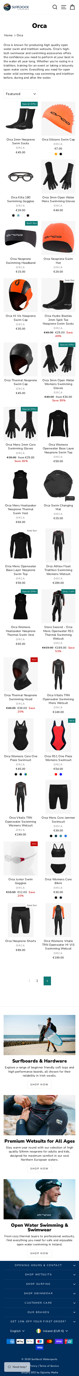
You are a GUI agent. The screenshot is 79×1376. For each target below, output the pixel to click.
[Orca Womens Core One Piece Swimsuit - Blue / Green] (25, 774)
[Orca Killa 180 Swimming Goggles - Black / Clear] (13, 215)
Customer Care (38, 1302)
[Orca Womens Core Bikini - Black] (56, 897)
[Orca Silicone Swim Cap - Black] (60, 154)
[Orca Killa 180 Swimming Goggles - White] (23, 215)
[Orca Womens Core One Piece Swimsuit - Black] (15, 774)
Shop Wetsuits (38, 1274)
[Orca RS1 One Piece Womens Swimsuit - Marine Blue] (60, 774)
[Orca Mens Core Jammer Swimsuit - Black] (51, 836)
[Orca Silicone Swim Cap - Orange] (56, 154)
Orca (20, 35)
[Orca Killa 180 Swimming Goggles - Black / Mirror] (18, 215)
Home (8, 35)
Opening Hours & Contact (38, 1265)
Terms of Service (49, 1366)
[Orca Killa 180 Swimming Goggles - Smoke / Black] (27, 215)
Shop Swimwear (38, 1293)
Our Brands (38, 1312)
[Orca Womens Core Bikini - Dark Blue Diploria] (60, 897)
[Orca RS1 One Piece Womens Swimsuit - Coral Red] (56, 774)
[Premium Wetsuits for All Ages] (39, 1115)
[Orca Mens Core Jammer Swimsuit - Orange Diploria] (60, 836)
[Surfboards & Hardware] (39, 1035)
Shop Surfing (38, 1284)
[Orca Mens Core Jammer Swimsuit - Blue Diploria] (56, 836)
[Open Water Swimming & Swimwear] (39, 1199)
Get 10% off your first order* (39, 1321)
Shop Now (39, 1084)
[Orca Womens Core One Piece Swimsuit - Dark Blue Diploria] (20, 774)
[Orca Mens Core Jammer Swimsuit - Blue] (65, 836)
